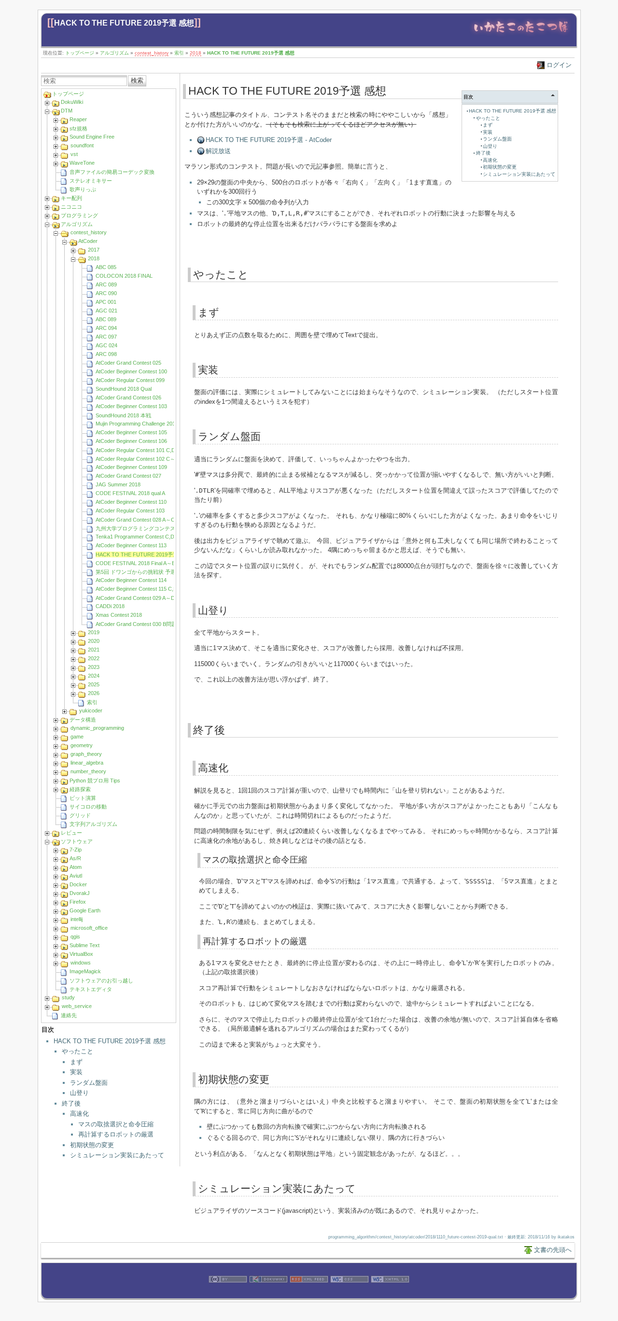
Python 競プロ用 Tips (95, 780)
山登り (79, 1092)
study (68, 997)
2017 (93, 250)
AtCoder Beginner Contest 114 (131, 580)
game (77, 736)
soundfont (82, 145)
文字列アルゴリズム (93, 824)
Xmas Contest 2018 (119, 615)
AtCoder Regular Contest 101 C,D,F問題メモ (148, 450)
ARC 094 (106, 328)
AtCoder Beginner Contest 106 (131, 441)
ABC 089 (106, 319)
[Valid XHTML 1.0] (390, 1293)
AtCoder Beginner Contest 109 (131, 467)
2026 (93, 693)
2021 (93, 650)
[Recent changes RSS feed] (309, 1293)
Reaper (78, 119)
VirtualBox (81, 954)
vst (74, 154)
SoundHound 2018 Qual (124, 389)
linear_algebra (86, 763)
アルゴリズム (114, 53)
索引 (179, 53)
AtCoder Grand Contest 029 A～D (135, 598)
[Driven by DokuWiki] (268, 1293)
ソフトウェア (77, 841)
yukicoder (90, 710)
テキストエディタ (91, 989)
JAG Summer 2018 (118, 484)
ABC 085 (106, 267)
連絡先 (69, 1015)
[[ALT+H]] (521, 35)
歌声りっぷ (83, 189)
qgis (75, 936)
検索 (137, 80)
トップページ (79, 53)
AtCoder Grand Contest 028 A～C (135, 520)
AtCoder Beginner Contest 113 (131, 545)
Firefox (78, 902)
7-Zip (76, 849)
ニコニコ (71, 207)
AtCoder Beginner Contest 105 (131, 432)
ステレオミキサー (91, 181)
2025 (93, 684)
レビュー (71, 833)
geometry (81, 745)
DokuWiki (72, 102)
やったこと (77, 1051)
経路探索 (80, 789)
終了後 (71, 1103)
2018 (195, 53)
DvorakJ (80, 893)
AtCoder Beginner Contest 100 (131, 371)
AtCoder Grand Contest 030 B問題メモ (141, 624)
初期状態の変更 (92, 1145)
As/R (75, 858)
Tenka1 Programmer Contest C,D (135, 537)
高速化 (79, 1113)
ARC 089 (106, 284)
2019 (93, 632)
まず (76, 1061)
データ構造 (83, 720)
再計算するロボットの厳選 (116, 1134)
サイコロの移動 (88, 807)
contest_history (152, 53)
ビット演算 (83, 798)
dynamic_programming (97, 728)
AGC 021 (106, 310)
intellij (76, 919)
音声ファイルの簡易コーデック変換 (112, 172)
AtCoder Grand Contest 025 (128, 363)
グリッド (80, 815)
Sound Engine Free (92, 137)
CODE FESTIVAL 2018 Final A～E (135, 563)
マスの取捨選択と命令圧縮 (116, 1124)
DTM (66, 111)
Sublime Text (84, 945)
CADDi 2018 (110, 606)
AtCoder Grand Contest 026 (128, 397)
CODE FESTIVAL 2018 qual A (130, 493)
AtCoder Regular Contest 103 (130, 510)
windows (80, 963)
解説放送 (218, 151)
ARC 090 (106, 293)
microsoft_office (89, 928)
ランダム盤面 (89, 1082)
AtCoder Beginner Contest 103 (131, 406)
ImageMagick (85, 971)
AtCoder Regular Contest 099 (130, 380)
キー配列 (71, 198)
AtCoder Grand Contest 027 (128, 476)
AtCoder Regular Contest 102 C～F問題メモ (148, 459)
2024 (93, 676)
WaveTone (82, 163)
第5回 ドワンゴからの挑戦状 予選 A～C (143, 572)
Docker (78, 884)
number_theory (88, 771)
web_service (77, 1006)
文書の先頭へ (553, 1249)
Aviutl (76, 876)
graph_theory (86, 754)
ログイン (559, 65)
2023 (93, 667)
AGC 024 (106, 345)
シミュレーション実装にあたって (117, 1155)
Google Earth (85, 910)
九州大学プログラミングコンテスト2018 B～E (151, 528)
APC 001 (106, 302)
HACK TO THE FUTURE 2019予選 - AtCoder (269, 139)
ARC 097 (106, 337)
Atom (76, 867)
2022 (93, 658)
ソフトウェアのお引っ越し (101, 980)
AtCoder (88, 241)
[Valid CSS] (349, 1293)
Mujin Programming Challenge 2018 (137, 423)
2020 (93, 641)
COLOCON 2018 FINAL (124, 276)
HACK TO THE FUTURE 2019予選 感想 (124, 23)
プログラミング (79, 215)
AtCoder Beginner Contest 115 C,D (136, 589)
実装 (76, 1072)
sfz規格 (78, 128)
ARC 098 (106, 354)
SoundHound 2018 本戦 (123, 415)
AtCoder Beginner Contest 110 (131, 502)
